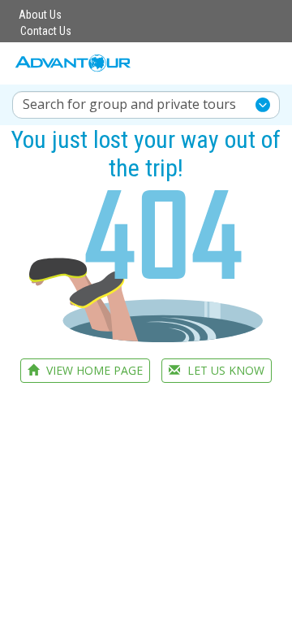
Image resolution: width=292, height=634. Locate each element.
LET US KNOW (224, 370)
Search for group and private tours (129, 104)
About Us (40, 14)
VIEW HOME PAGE (93, 370)
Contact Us (45, 30)
